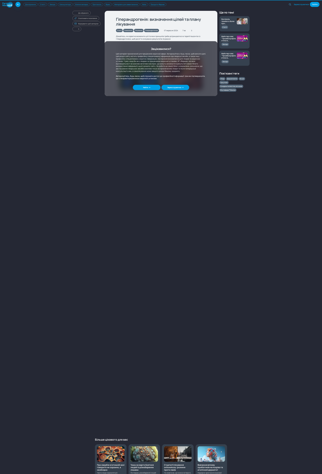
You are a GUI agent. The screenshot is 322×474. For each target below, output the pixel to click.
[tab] (30, 4)
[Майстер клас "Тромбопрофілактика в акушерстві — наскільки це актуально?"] (234, 58)
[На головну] (18, 4)
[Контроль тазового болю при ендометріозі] (234, 23)
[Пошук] (290, 4)
